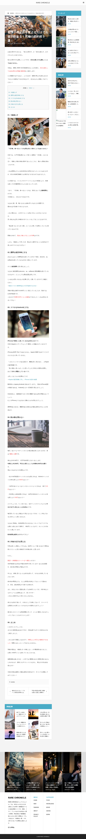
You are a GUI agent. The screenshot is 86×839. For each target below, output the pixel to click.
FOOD (48, 800)
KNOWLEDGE (50, 803)
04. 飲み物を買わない (15, 101)
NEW (35, 803)
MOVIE (48, 807)
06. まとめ (12, 107)
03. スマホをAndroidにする (17, 98)
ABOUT (36, 811)
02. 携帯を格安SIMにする (16, 95)
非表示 (31, 88)
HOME (35, 800)
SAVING (23, 43)
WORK (48, 814)
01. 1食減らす (13, 92)
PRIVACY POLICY (36, 815)
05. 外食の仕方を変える (16, 104)
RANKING (36, 807)
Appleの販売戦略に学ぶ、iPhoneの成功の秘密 (23, 379)
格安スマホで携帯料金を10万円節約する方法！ (23, 286)
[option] (14, 772)
